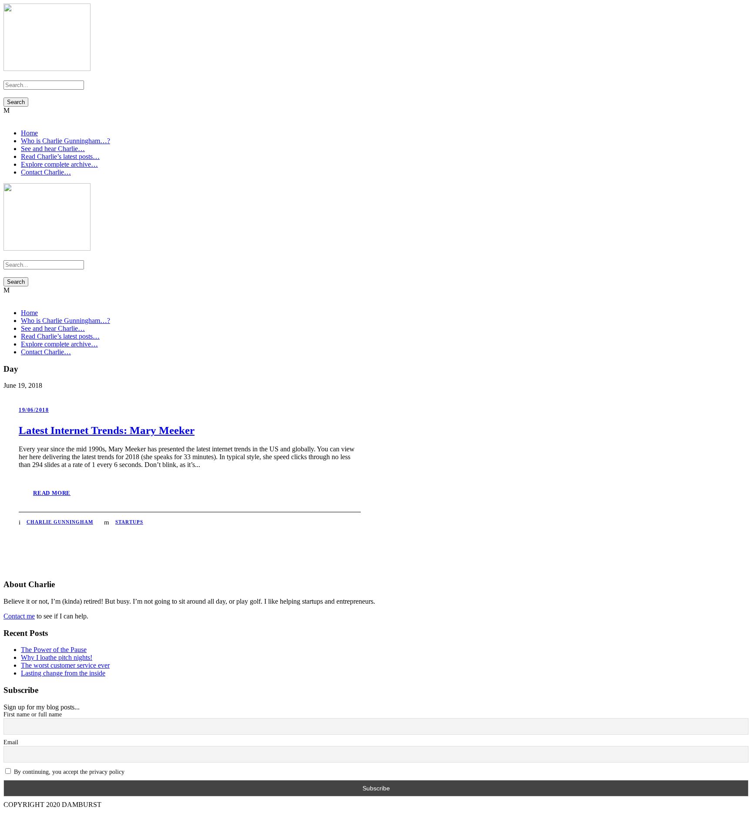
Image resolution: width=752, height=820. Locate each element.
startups (129, 521)
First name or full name (32, 714)
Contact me (19, 616)
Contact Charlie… (46, 172)
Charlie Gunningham (60, 521)
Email (10, 742)
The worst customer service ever (65, 665)
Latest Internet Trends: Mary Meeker (107, 430)
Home (29, 133)
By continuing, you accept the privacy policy (68, 772)
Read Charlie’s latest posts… (60, 156)
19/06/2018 (34, 410)
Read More (51, 493)
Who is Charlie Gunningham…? (65, 141)
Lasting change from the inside (63, 673)
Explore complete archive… (59, 164)
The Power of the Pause (54, 649)
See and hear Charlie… (53, 148)
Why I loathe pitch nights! (56, 657)
